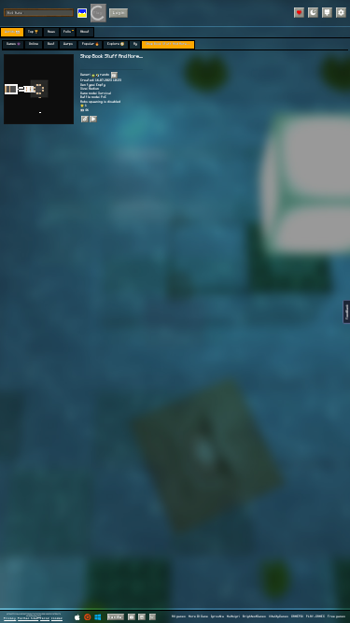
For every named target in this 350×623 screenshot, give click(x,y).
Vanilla (115, 617)
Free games (336, 616)
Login (119, 12)
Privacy (10, 618)
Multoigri (233, 616)
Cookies (57, 618)
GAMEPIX (297, 616)
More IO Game (198, 616)
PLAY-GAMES (315, 616)
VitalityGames (278, 616)
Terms (44, 618)
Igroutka (217, 616)
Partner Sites (28, 618)
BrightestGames (254, 616)
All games (179, 616)
